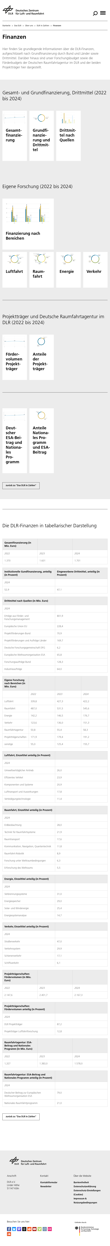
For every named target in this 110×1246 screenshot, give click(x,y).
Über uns (29, 26)
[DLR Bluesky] (14, 1230)
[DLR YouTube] (34, 1230)
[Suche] (95, 13)
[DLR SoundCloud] (9, 1235)
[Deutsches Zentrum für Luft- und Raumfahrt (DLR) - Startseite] (24, 11)
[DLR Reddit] (29, 1230)
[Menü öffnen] (103, 12)
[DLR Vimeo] (40, 1230)
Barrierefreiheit (81, 1182)
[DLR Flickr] (50, 1230)
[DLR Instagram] (45, 1230)
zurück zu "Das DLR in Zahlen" (21, 485)
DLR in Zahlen (43, 26)
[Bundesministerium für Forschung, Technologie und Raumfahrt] (88, 1238)
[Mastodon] (19, 1230)
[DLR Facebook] (9, 1230)
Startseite (6, 26)
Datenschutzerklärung (85, 1186)
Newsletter (45, 1186)
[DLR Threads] (24, 1230)
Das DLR (17, 26)
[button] (14, 136)
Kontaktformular (48, 1182)
